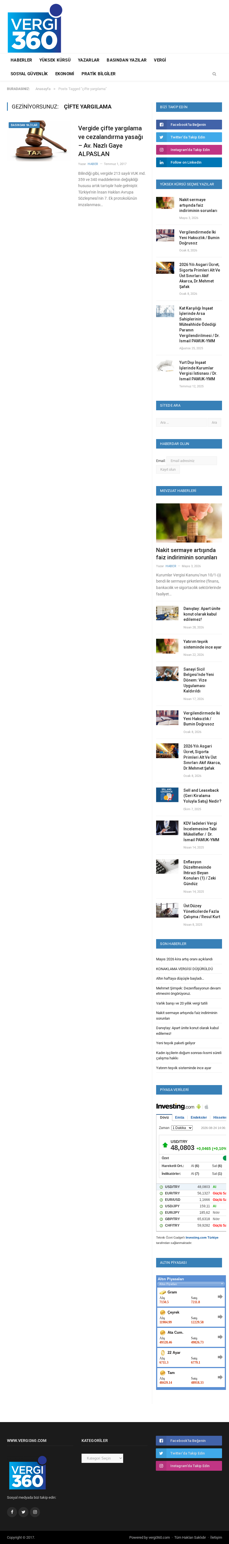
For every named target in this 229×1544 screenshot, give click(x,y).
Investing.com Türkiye (202, 1237)
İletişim (216, 1537)
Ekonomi (64, 73)
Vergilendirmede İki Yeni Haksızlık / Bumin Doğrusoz (199, 237)
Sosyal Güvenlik (29, 73)
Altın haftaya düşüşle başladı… (180, 978)
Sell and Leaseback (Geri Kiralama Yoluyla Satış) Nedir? (202, 795)
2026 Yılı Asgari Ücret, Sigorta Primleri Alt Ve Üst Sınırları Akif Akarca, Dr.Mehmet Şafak (199, 275)
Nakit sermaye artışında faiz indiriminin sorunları (198, 205)
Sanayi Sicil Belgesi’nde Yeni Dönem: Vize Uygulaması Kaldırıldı (198, 680)
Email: (161, 461)
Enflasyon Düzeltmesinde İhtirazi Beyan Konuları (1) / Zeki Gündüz (199, 873)
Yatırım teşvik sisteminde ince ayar (202, 644)
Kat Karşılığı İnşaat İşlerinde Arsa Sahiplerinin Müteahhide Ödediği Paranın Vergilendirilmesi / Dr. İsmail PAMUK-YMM (199, 324)
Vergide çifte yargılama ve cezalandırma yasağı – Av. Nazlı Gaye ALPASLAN (110, 141)
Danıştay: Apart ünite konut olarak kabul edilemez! (201, 614)
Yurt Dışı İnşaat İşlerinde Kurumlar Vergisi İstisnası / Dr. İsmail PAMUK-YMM (198, 370)
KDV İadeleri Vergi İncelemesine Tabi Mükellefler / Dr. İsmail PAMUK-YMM (201, 831)
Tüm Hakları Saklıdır (190, 1537)
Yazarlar (88, 60)
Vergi (160, 60)
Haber (93, 164)
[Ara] (214, 74)
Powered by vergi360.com (149, 1537)
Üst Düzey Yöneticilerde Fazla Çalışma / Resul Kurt (201, 911)
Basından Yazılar (127, 60)
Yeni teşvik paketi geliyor (175, 1043)
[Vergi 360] (37, 26)
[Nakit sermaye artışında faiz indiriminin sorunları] (189, 523)
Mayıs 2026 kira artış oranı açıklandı (184, 959)
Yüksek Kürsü (55, 60)
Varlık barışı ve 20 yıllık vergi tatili (181, 1003)
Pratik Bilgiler (99, 73)
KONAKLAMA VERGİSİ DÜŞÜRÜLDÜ (184, 969)
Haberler (21, 60)
